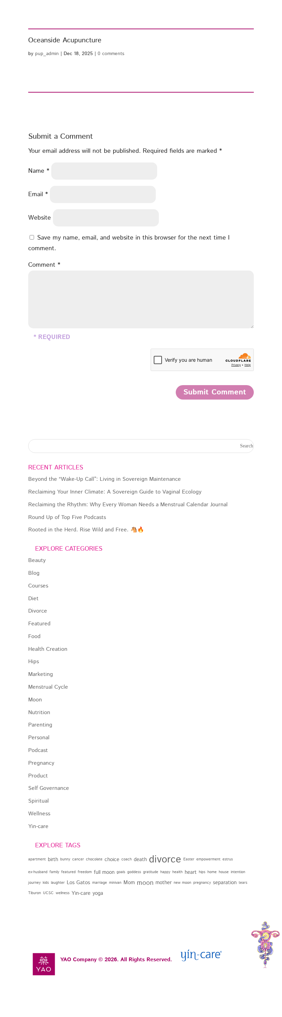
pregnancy (202, 883)
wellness (62, 893)
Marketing (40, 674)
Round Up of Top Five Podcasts (67, 517)
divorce (165, 859)
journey (34, 883)
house (224, 872)
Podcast (38, 750)
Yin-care (38, 826)
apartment (37, 859)
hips (202, 872)
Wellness (39, 814)
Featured (39, 624)
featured (68, 872)
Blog (34, 573)
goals (121, 872)
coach (126, 859)
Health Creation (47, 649)
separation (225, 883)
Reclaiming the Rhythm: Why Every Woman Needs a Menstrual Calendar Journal (128, 505)
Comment (44, 265)
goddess (134, 872)
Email (38, 194)
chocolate (94, 859)
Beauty (37, 560)
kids (46, 883)
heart (191, 872)
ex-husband (37, 872)
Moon (35, 700)
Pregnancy (41, 763)
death (140, 860)
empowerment (208, 859)
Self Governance (48, 788)
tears (243, 883)
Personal (39, 738)
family (54, 872)
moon (145, 883)
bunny (65, 859)
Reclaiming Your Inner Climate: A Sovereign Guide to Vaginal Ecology (115, 492)
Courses (38, 586)
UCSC (48, 893)
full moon (104, 872)
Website (39, 217)
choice (112, 860)
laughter (58, 883)
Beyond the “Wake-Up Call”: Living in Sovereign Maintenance (104, 479)
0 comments (111, 53)
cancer (78, 859)
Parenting (40, 725)
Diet (33, 599)
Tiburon (34, 893)
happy (165, 872)
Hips (33, 662)
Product (38, 776)
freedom (85, 872)
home (212, 872)
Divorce (37, 611)
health (177, 872)
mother (163, 883)
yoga (98, 893)
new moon (182, 883)
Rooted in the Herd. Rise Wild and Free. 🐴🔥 (86, 530)
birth (53, 860)
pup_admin (47, 53)
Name (38, 171)
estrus (228, 859)
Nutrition (39, 713)
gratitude (150, 872)
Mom (129, 883)
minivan (115, 883)
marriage (99, 883)
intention (238, 872)
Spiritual (38, 801)
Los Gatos (78, 883)
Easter (188, 859)
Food (34, 636)
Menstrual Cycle (48, 687)
